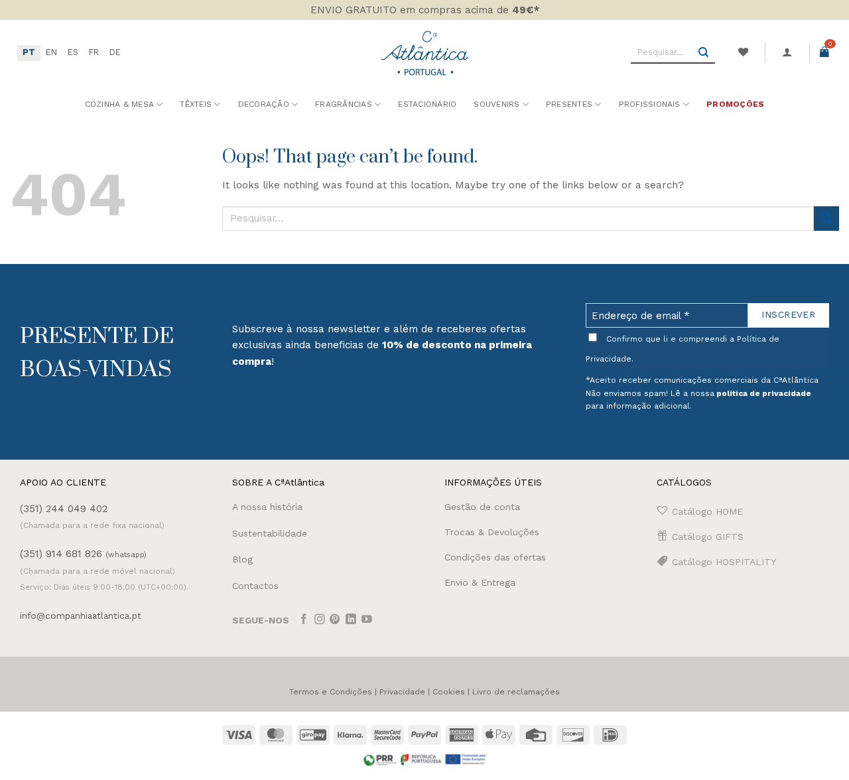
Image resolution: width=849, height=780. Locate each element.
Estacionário (427, 104)
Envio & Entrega (479, 582)
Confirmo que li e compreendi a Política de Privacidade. (682, 348)
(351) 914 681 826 (83, 554)
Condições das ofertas (495, 557)
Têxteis (196, 104)
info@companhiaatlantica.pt (80, 615)
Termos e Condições (330, 691)
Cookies (448, 691)
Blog (242, 559)
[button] (787, 52)
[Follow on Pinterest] (335, 620)
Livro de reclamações (516, 691)
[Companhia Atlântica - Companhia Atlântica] (424, 53)
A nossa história (267, 506)
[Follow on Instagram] (319, 620)
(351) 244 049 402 (63, 509)
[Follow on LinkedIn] (351, 620)
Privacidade (402, 691)
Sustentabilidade (269, 533)
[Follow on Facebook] (303, 620)
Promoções (735, 104)
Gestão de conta (482, 506)
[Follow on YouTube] (366, 620)
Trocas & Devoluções (491, 532)
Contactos (255, 585)
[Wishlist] (742, 52)
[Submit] (703, 53)
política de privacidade (763, 393)
